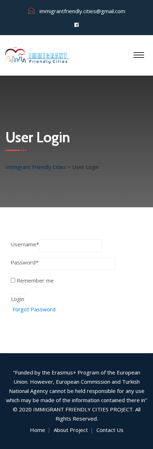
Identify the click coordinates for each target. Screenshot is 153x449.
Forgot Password (34, 309)
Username (25, 244)
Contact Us (109, 429)
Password (24, 262)
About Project (71, 429)
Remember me (34, 280)
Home (37, 429)
